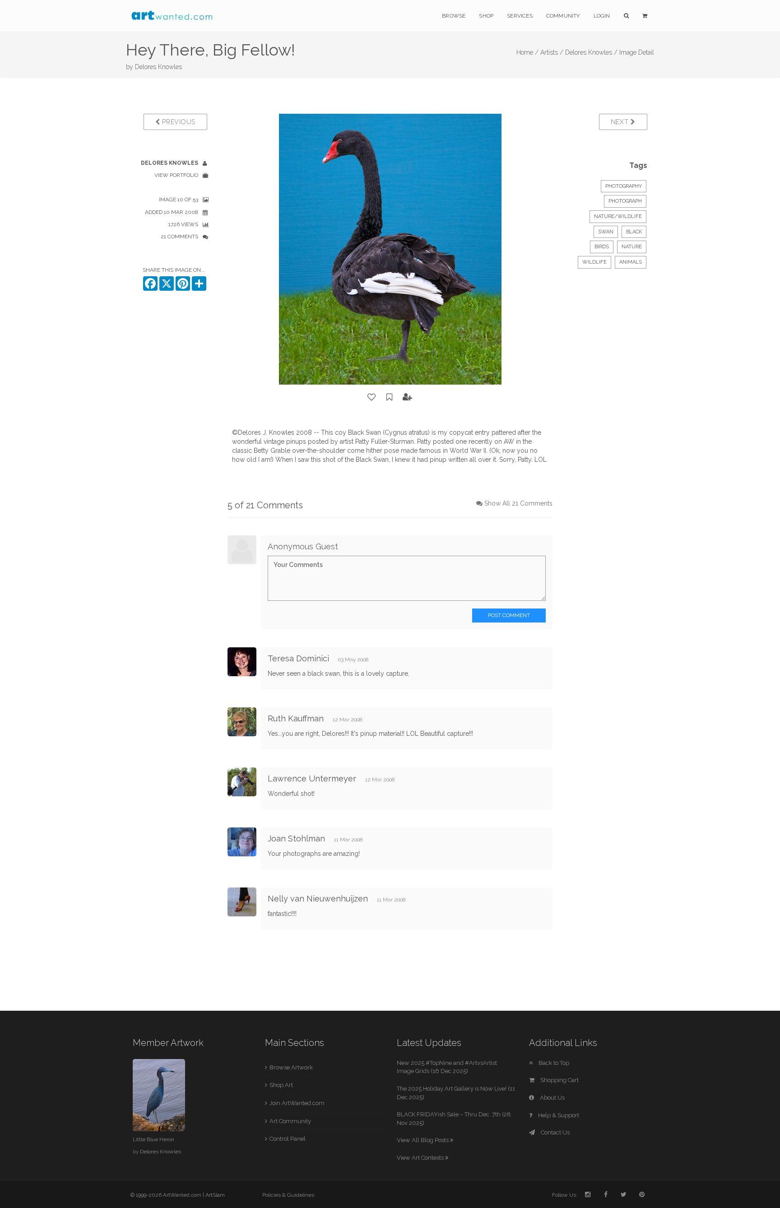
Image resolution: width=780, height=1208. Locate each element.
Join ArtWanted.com (297, 1103)
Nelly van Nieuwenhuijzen (318, 898)
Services (520, 16)
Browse (453, 16)
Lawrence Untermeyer (312, 778)
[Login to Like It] (372, 397)
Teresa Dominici (298, 658)
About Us (552, 1097)
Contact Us (554, 1132)
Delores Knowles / (591, 52)
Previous (177, 121)
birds (601, 247)
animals (630, 262)
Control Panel (287, 1138)
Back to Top (553, 1062)
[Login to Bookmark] (389, 397)
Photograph (625, 201)
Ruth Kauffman (296, 718)
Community (563, 16)
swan (605, 232)
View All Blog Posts (423, 1140)
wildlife (594, 262)
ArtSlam (215, 1195)
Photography (623, 186)
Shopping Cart (559, 1080)
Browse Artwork (291, 1067)
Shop (486, 16)
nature (632, 247)
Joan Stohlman (296, 838)
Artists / (551, 52)
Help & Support (558, 1115)
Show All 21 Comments (518, 503)
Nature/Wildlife (618, 216)
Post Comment (509, 615)
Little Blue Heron (153, 1139)
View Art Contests (421, 1157)
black (634, 232)
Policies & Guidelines (288, 1195)
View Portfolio (176, 175)
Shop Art (281, 1085)
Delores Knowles (158, 66)
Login (602, 16)
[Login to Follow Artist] (407, 397)
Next (621, 121)
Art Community (290, 1121)
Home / (527, 52)
